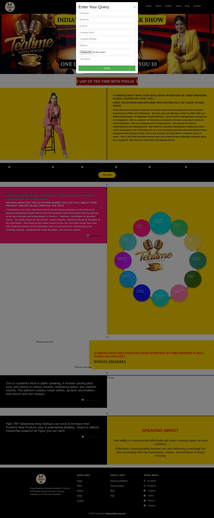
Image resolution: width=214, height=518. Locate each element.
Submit (107, 68)
